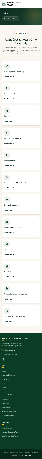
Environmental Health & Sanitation (19, 183)
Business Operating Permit (10, 432)
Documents (5, 379)
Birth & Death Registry (13, 138)
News (3, 383)
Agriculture (5, 403)
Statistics (5, 399)
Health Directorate (12, 205)
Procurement (10, 160)
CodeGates (28, 455)
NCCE (6, 249)
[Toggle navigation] (37, 4)
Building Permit (7, 428)
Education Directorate (13, 227)
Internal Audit (10, 94)
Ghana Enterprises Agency (15, 294)
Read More (8, 77)
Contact (4, 387)
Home (8, 19)
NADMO (7, 272)
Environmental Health (9, 412)
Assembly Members (8, 375)
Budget (7, 116)
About (4, 371)
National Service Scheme (14, 316)
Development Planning (14, 71)
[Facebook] (3, 359)
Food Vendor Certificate (10, 436)
